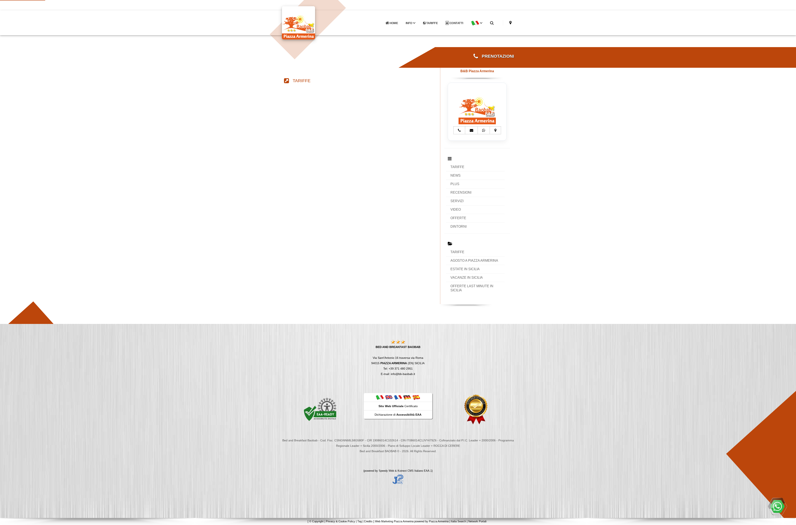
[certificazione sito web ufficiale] (476, 409)
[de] (407, 397)
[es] (416, 397)
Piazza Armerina (439, 521)
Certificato (398, 406)
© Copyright (316, 521)
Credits (368, 521)
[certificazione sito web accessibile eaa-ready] (320, 409)
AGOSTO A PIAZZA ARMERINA (474, 260)
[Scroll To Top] (789, 520)
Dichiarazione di (398, 414)
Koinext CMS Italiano (411, 470)
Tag (359, 521)
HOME (393, 23)
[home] (309, 22)
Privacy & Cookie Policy (340, 521)
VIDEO (455, 209)
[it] (380, 397)
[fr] (398, 397)
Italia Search (458, 521)
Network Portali (477, 521)
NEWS (455, 175)
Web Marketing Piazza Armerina (394, 521)
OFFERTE (458, 218)
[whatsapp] (777, 506)
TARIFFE (431, 23)
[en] (389, 397)
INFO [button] (409, 23)
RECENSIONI (460, 192)
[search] (491, 23)
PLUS (454, 184)
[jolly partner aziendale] (398, 479)
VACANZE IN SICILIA (466, 277)
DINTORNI (458, 226)
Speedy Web (386, 470)
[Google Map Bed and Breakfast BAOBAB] (510, 22)
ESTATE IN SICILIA (465, 269)
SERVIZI (457, 201)
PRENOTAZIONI (496, 56)
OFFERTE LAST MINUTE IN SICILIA (471, 288)
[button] (476, 23)
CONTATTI (456, 23)
